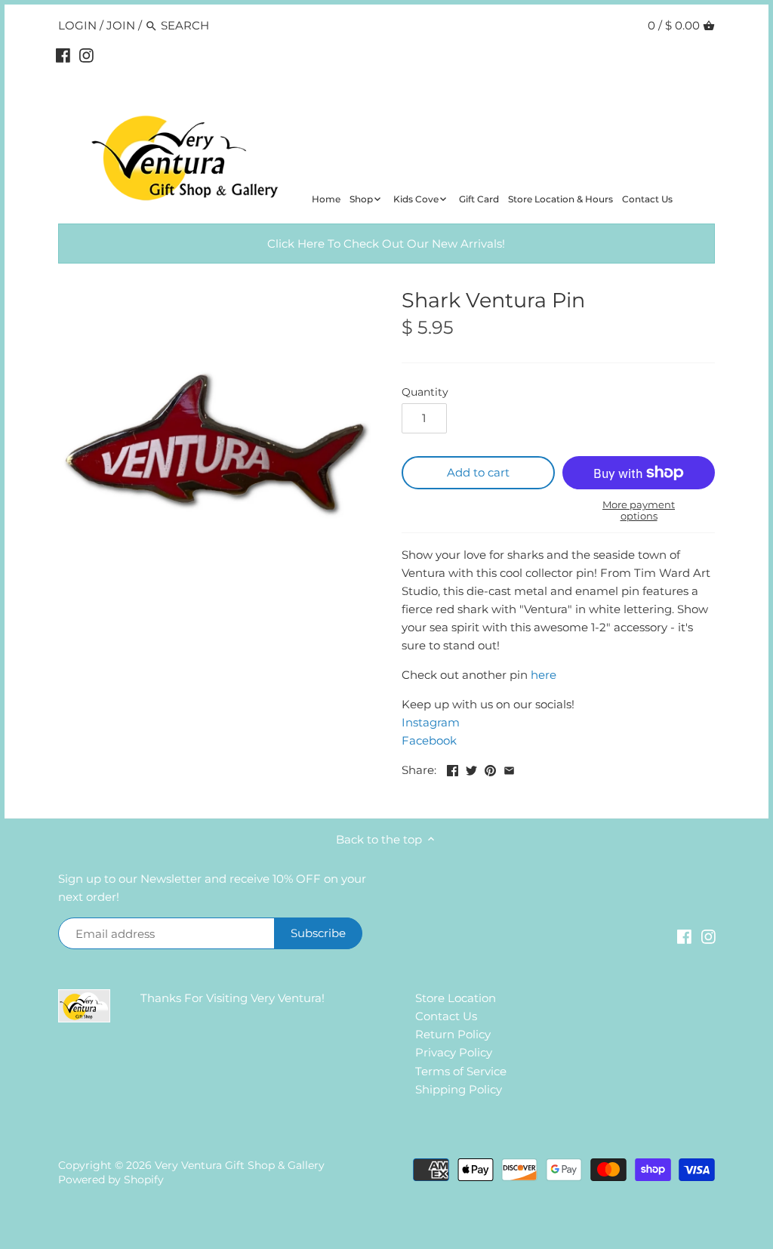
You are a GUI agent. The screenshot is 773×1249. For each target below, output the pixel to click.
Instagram (431, 722)
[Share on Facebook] (452, 768)
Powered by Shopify (111, 1179)
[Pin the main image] (490, 768)
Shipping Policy (458, 1089)
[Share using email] (509, 768)
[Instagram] (86, 55)
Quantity (425, 392)
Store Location (455, 998)
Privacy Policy (453, 1052)
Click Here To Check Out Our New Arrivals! (386, 243)
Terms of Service (461, 1071)
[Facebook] (63, 55)
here (543, 675)
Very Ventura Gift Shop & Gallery (240, 1165)
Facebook (429, 740)
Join (120, 25)
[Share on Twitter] (471, 768)
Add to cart (478, 472)
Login (77, 25)
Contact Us (446, 1016)
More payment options (638, 510)
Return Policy (453, 1034)
